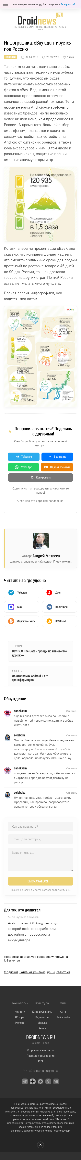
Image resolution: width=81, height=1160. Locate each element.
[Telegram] (25, 1081)
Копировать (43, 477)
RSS (40, 1061)
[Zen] (33, 1081)
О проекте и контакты (40, 1050)
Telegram (66, 4)
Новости (11, 57)
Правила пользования (40, 1056)
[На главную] (40, 19)
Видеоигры (42, 1017)
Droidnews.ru (40, 1037)
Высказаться (41, 881)
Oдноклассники (57, 467)
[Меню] (5, 4)
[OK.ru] (48, 1081)
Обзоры (20, 1017)
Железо (20, 1023)
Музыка (42, 1023)
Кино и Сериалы (42, 1012)
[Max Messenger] (40, 1081)
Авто (63, 1012)
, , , (37, 972)
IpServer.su (12, 960)
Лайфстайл (63, 1017)
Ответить (71, 711)
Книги (42, 1028)
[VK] (56, 1081)
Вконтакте (60, 456)
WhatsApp (26, 467)
